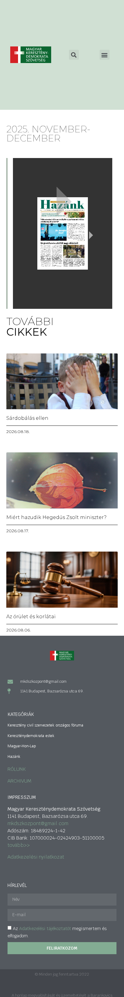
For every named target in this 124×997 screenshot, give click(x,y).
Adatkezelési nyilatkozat (36, 857)
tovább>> (19, 845)
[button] (105, 55)
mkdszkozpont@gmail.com (38, 823)
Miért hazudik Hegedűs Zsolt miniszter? (56, 517)
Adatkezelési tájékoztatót (45, 928)
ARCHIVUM (19, 781)
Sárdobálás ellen (27, 418)
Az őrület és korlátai (31, 616)
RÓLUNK (17, 769)
